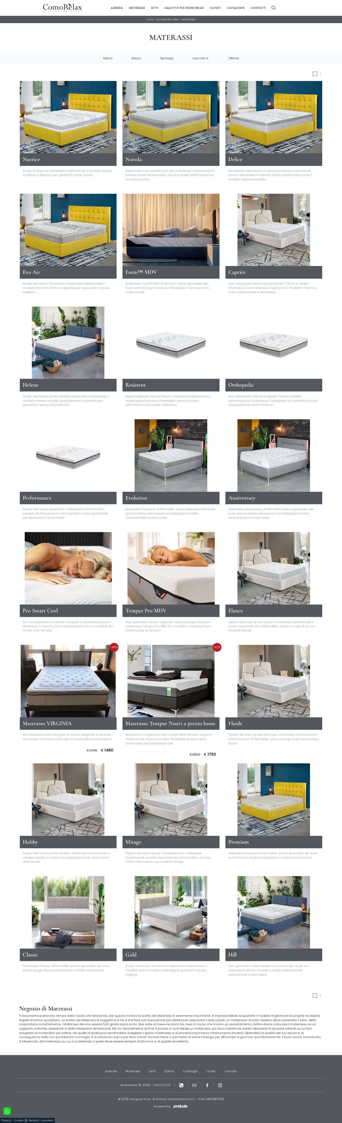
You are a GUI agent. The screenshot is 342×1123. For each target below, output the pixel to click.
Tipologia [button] (167, 58)
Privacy (6, 1120)
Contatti (258, 8)
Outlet (215, 8)
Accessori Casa (168, 19)
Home (150, 19)
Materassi (137, 8)
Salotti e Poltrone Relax (184, 8)
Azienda (117, 8)
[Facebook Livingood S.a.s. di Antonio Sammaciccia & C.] (207, 1085)
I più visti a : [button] (201, 58)
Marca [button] (107, 58)
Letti (154, 8)
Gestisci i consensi (40, 1120)
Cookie (19, 1120)
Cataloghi (235, 8)
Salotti (169, 1071)
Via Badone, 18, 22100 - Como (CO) (145, 1085)
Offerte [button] (234, 58)
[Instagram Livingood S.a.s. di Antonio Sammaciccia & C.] (220, 1085)
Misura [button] (136, 58)
